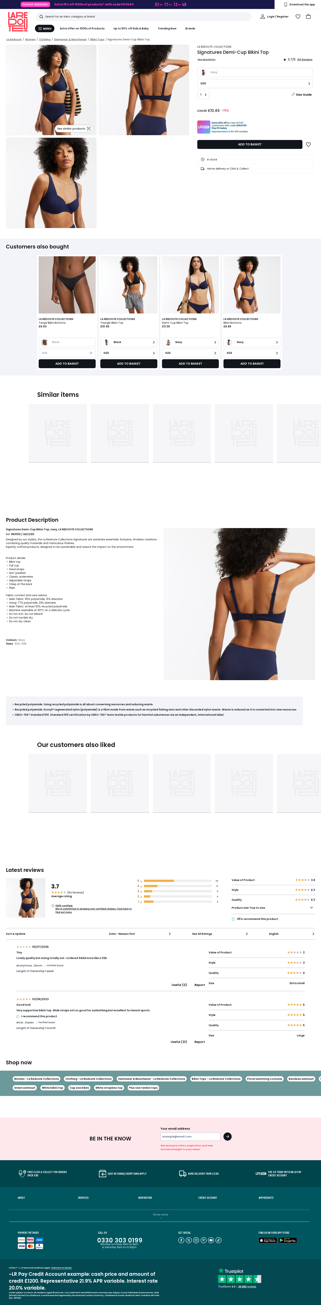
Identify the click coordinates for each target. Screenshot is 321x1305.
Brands (190, 28)
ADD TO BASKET (250, 144)
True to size (257, 908)
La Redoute (14, 39)
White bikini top (52, 1088)
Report (199, 985)
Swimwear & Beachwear (70, 39)
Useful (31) (179, 1042)
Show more (160, 1214)
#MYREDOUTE (266, 1197)
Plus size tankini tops (143, 1088)
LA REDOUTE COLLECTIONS (214, 47)
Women (30, 39)
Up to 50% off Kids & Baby (131, 28)
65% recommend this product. (258, 919)
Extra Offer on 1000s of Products (82, 28)
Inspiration (145, 1197)
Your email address (175, 1128)
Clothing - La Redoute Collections (88, 1079)
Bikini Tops (97, 39)
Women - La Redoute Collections (36, 1079)
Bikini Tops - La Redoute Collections (216, 1079)
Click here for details (61, 1267)
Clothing (45, 39)
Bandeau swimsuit (301, 1079)
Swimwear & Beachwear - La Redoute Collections (151, 1079)
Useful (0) (179, 985)
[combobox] (140, 934)
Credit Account (207, 1197)
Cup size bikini (79, 1088)
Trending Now (167, 28)
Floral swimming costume (264, 1079)
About (21, 1197)
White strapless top (109, 1088)
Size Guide (304, 95)
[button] (308, 16)
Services (83, 1197)
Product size (248, 908)
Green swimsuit (24, 1088)
